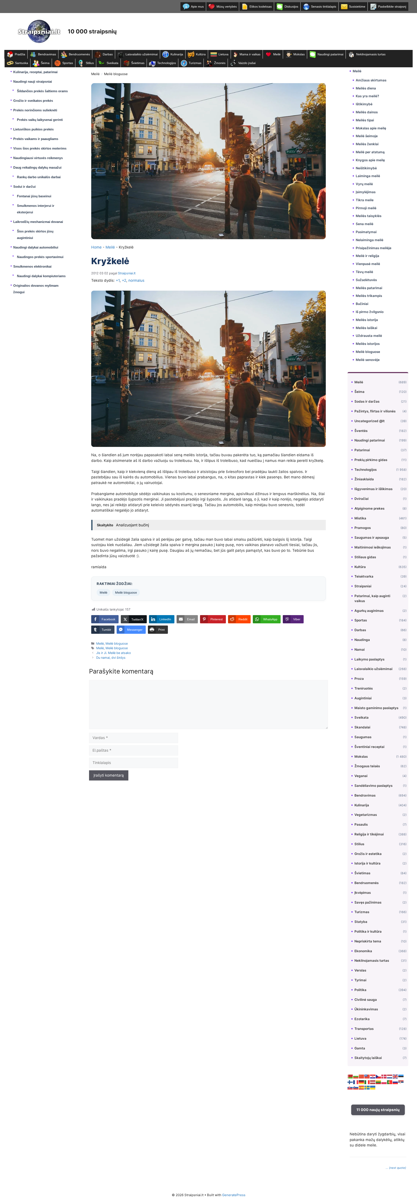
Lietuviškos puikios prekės (33, 129)
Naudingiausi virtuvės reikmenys (38, 158)
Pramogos (362, 528)
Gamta (359, 1048)
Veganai (360, 776)
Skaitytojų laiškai (368, 1058)
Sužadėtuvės (366, 280)
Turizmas (195, 63)
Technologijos (166, 63)
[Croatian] (373, 1076)
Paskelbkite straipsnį (392, 6)
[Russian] (395, 1082)
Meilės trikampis (369, 296)
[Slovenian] (356, 1087)
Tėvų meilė (364, 272)
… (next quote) (396, 1167)
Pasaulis (361, 824)
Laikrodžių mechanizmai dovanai (38, 222)
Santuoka (21, 63)
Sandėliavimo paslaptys (373, 786)
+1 (118, 280)
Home (96, 247)
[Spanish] (361, 1087)
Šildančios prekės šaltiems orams (42, 91)
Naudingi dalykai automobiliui (35, 247)
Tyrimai (360, 980)
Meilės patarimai (369, 288)
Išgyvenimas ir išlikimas (373, 489)
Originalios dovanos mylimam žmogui (35, 289)
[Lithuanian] (378, 1082)
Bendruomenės (79, 54)
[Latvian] (373, 1082)
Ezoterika (362, 1019)
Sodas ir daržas (366, 401)
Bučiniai (362, 304)
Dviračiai (361, 499)
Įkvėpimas (362, 893)
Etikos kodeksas (261, 6)
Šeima (45, 63)
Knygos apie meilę (370, 160)
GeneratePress (233, 1195)
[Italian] (367, 1082)
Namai (359, 649)
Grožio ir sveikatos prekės (33, 100)
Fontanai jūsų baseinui (34, 196)
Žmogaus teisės (367, 766)
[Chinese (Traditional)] (367, 1076)
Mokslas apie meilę (371, 128)
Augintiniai (363, 698)
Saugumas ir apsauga (371, 537)
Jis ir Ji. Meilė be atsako (113, 653)
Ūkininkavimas (366, 1009)
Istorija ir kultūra (367, 863)
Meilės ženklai (367, 144)
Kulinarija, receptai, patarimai (35, 72)
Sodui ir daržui (24, 186)
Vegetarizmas (365, 815)
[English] (395, 1076)
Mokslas (299, 54)
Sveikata (112, 63)
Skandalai (362, 727)
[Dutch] (390, 1076)
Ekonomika (363, 951)
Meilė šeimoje (367, 136)
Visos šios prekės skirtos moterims (39, 148)
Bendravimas (47, 54)
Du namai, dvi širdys (111, 657)
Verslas (360, 970)
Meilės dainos (367, 112)
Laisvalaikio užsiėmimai (142, 54)
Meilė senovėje (368, 360)
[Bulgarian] (356, 1076)
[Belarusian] (350, 1076)
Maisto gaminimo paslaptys (376, 708)
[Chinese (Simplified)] (361, 1076)
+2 (124, 280)
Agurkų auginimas (369, 611)
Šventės (360, 431)
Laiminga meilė (368, 176)
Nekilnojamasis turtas (371, 54)
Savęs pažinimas (367, 902)
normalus (136, 280)
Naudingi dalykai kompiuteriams (41, 276)
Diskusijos (291, 6)
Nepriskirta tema (367, 941)
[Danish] (384, 1076)
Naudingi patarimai (330, 54)
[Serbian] (401, 1082)
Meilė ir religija (367, 256)
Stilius (90, 63)
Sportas (67, 63)
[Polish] (384, 1082)
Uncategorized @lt (369, 421)
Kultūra (201, 54)
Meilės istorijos (368, 344)
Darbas (108, 54)
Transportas (364, 1029)
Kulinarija (176, 54)
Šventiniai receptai (369, 747)
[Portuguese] (390, 1082)
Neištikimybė (366, 168)
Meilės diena (366, 88)
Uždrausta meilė (369, 336)
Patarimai (362, 450)
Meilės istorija (367, 320)
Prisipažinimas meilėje (373, 248)
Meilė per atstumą (370, 152)
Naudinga (362, 640)
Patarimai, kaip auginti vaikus (372, 598)
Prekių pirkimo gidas (370, 460)
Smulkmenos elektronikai (32, 266)
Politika (360, 990)
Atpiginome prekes (369, 508)
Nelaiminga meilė (369, 240)
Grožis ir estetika (368, 854)
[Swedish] (367, 1087)
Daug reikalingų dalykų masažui (37, 167)
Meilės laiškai (366, 328)
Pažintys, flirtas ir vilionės (374, 411)
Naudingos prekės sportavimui (40, 257)
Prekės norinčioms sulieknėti (35, 110)
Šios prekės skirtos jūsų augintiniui (35, 234)
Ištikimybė (364, 104)
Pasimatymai (366, 232)
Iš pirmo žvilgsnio (370, 312)
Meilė (277, 54)
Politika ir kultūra (368, 931)
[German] (361, 1082)
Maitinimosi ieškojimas (372, 547)
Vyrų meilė (364, 184)
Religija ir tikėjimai (369, 834)
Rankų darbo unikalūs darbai (39, 177)
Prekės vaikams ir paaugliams (35, 139)
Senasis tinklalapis (323, 6)
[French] (356, 1082)
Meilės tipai (365, 120)
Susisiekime (357, 6)
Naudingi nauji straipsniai (32, 81)
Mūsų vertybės (227, 6)
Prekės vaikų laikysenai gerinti (40, 120)
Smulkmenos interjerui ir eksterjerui (35, 209)
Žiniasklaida (364, 479)
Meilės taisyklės (368, 216)
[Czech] (378, 1076)
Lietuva (223, 54)
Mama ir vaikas (250, 54)
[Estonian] (401, 1076)
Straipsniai (362, 586)
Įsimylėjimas (366, 192)
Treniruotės (363, 688)
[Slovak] (350, 1087)
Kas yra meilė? (367, 96)
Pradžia (20, 54)
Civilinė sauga (365, 1000)
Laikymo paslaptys (369, 659)
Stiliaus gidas (365, 557)
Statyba (360, 922)
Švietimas (137, 63)
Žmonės (219, 63)
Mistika (360, 518)
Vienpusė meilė (368, 264)
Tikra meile (365, 200)
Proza (359, 679)
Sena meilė (364, 224)
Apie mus (197, 6)
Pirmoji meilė (366, 208)
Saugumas (362, 737)
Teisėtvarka (363, 576)
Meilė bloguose (116, 74)
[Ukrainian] (373, 1087)
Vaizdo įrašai (247, 63)
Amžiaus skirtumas (371, 80)
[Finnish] (350, 1082)
